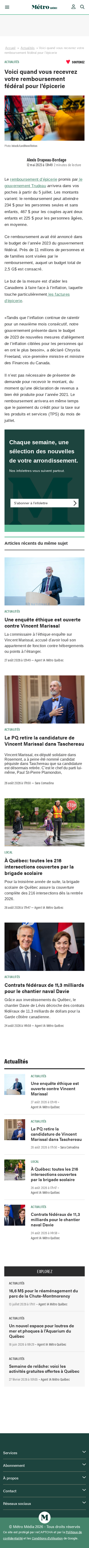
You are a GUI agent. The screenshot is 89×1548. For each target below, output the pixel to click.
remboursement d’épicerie (33, 179)
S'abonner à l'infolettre (31, 503)
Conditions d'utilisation (47, 1538)
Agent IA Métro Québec (49, 660)
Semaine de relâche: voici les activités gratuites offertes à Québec (44, 1368)
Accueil (10, 48)
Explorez (44, 1271)
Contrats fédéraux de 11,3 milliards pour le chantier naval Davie (44, 987)
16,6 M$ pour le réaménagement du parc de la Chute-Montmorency (43, 1293)
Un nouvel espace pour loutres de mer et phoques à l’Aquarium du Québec (41, 1331)
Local (9, 852)
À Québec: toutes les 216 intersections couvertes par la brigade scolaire (39, 866)
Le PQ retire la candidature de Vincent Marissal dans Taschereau (44, 740)
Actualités (28, 48)
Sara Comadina (44, 782)
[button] (6, 7)
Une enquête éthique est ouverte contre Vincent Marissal (43, 622)
